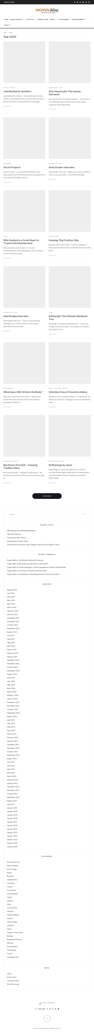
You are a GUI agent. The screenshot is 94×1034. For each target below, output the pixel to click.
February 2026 (12, 611)
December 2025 (13, 618)
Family (9, 897)
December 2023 (13, 702)
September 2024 (13, 671)
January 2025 (12, 657)
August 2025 (12, 632)
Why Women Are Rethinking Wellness (21, 531)
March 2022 (11, 776)
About (6, 25)
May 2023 (11, 727)
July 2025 (10, 635)
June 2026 (11, 597)
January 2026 (12, 614)
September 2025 (13, 628)
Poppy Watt (11, 560)
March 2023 (11, 734)
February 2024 (12, 695)
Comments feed (13, 981)
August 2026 (12, 590)
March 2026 (11, 607)
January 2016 (12, 825)
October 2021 (12, 794)
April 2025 (11, 646)
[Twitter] (77, 2)
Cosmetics (11, 883)
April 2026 (11, 604)
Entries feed (11, 977)
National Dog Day (14, 534)
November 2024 (13, 664)
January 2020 (12, 811)
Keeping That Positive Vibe (64, 240)
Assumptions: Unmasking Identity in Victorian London (39, 574)
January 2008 (12, 847)
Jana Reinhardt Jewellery (17, 91)
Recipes (65, 388)
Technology (11, 950)
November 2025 (13, 621)
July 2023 (10, 720)
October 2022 (12, 752)
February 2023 (12, 737)
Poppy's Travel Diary (15, 932)
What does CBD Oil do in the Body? (23, 391)
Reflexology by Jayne (60, 464)
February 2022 (12, 780)
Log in (9, 974)
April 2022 (11, 773)
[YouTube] (58, 1009)
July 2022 (10, 762)
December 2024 (13, 660)
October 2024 (12, 667)
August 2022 (12, 759)
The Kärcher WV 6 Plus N (16, 538)
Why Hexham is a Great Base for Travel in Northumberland (21, 242)
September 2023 (13, 713)
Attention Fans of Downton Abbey (68, 391)
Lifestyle (29, 19)
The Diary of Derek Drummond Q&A (32, 571)
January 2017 (12, 822)
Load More (47, 496)
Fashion (12, 87)
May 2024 (11, 685)
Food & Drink (64, 19)
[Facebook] (74, 2)
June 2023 (11, 723)
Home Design (12, 922)
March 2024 (11, 692)
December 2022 (13, 745)
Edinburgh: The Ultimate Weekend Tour (68, 318)
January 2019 (12, 815)
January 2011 (12, 836)
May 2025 (11, 642)
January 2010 (12, 839)
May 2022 (11, 769)
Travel (52, 19)
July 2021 (10, 804)
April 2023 (11, 730)
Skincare (10, 943)
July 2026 (10, 593)
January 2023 (12, 741)
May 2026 (11, 600)
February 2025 (12, 653)
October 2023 (12, 709)
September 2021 (13, 797)
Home (6, 19)
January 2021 (12, 808)
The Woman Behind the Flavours (31, 560)
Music (61, 87)
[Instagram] (80, 2)
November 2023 (13, 706)
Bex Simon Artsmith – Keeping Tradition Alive (20, 466)
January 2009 (12, 843)
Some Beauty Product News (17, 541)
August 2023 (12, 716)
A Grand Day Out (13, 862)
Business (6, 87)
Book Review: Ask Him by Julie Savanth (33, 564)
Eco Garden (11, 890)
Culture (10, 887)
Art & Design (7, 461)
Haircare (10, 911)
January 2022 (12, 783)
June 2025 (11, 639)
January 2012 (12, 832)
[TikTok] (86, 2)
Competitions (42, 19)
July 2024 (10, 678)
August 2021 (12, 801)
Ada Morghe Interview (15, 316)
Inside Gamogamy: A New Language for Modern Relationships (42, 567)
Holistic (62, 461)
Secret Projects (12, 167)
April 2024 (11, 688)
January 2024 (12, 699)
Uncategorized (12, 957)
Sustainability (7, 163)
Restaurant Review (14, 939)
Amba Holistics (12, 866)
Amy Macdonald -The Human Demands (65, 93)
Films (9, 904)
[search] (84, 514)
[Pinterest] (83, 2)
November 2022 (13, 748)
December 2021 (13, 787)
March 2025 (11, 650)
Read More (7, 106)
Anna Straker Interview (61, 167)
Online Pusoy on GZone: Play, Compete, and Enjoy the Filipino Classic (33, 545)
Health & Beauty (16, 19)
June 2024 (11, 681)
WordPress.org (13, 984)
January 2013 (12, 829)
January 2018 (12, 818)
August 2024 (12, 674)
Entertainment (78, 19)
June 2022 (11, 766)
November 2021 (13, 790)
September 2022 (13, 755)
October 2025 (12, 625)
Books (51, 388)
